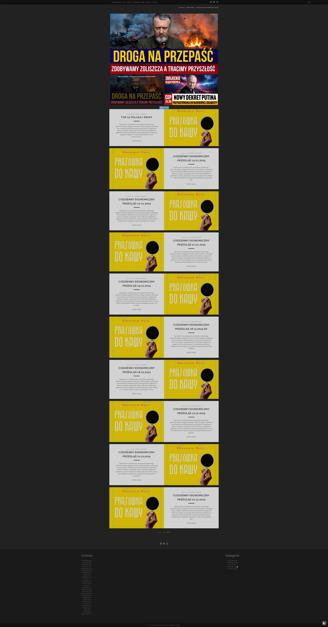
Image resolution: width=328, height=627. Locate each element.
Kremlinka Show (232, 562)
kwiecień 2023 (86, 605)
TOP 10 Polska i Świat (136, 117)
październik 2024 (87, 568)
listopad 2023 (86, 591)
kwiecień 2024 (86, 581)
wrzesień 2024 (87, 570)
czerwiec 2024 (87, 577)
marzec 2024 (87, 583)
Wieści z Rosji (117, 2)
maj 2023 (87, 603)
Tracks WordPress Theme (157, 625)
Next (168, 532)
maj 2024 (87, 579)
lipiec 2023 (86, 599)
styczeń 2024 (86, 587)
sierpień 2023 (86, 597)
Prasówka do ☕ (138, 2)
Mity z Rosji (127, 2)
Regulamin (190, 7)
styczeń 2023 (86, 612)
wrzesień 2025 (87, 560)
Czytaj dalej (136, 141)
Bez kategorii (232, 560)
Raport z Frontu (151, 2)
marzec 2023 (87, 608)
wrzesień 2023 (87, 595)
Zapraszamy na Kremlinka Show (207, 7)
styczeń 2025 (86, 562)
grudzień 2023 (87, 589)
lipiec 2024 (86, 575)
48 (164, 532)
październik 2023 (87, 593)
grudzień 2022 (87, 614)
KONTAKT (182, 7)
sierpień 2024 (86, 573)
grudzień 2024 (87, 564)
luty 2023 (87, 610)
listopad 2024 (86, 566)
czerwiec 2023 (87, 601)
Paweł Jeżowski (141, 114)
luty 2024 (86, 585)
